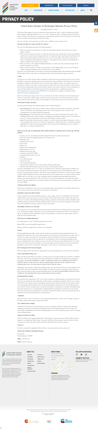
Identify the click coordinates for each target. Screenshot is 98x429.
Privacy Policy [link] (40, 356)
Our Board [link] (30, 356)
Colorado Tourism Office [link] (61, 411)
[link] (96, 23)
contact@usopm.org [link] (27, 342)
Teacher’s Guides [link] (31, 371)
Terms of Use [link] (40, 359)
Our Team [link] (29, 354)
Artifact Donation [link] (29, 368)
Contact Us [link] (40, 354)
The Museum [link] (30, 359)
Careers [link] (39, 361)
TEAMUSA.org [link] (30, 361)
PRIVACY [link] (51, 414)
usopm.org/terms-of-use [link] (61, 41)
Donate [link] (29, 363)
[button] (91, 10)
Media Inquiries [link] (41, 363)
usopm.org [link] (36, 32)
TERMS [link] (46, 414)
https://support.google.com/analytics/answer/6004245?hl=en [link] (33, 91)
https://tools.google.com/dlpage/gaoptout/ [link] (28, 93)
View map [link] (53, 359)
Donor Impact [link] (30, 365)
